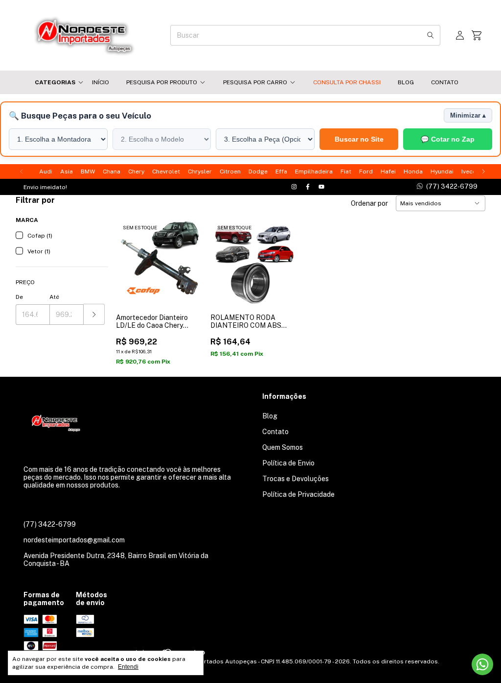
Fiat (346, 171)
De (19, 296)
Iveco (469, 171)
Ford (366, 171)
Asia (66, 171)
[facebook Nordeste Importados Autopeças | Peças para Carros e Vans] (308, 187)
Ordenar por (369, 203)
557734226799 (447, 186)
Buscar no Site (359, 139)
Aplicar (94, 314)
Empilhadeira (314, 171)
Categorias (55, 82)
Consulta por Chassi (347, 82)
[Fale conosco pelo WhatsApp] (482, 664)
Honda (413, 171)
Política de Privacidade (298, 494)
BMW (88, 171)
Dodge (258, 171)
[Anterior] (21, 171)
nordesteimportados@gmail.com (74, 540)
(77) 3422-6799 (49, 524)
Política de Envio (288, 463)
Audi (45, 171)
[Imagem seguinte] (188, 256)
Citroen (230, 171)
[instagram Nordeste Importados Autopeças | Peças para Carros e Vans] (294, 187)
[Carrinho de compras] (476, 35)
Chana (111, 171)
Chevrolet (166, 171)
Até (54, 296)
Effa (281, 171)
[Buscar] (430, 35)
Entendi (128, 666)
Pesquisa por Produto (161, 82)
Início (100, 82)
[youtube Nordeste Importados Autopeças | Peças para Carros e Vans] (321, 187)
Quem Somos (282, 447)
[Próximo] (483, 171)
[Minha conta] (460, 35)
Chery (136, 171)
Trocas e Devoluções (295, 479)
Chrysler (200, 171)
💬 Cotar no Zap (448, 139)
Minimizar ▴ (468, 115)
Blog (406, 82)
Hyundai (442, 171)
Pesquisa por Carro (255, 82)
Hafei (388, 171)
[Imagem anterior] (130, 256)
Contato (444, 82)
